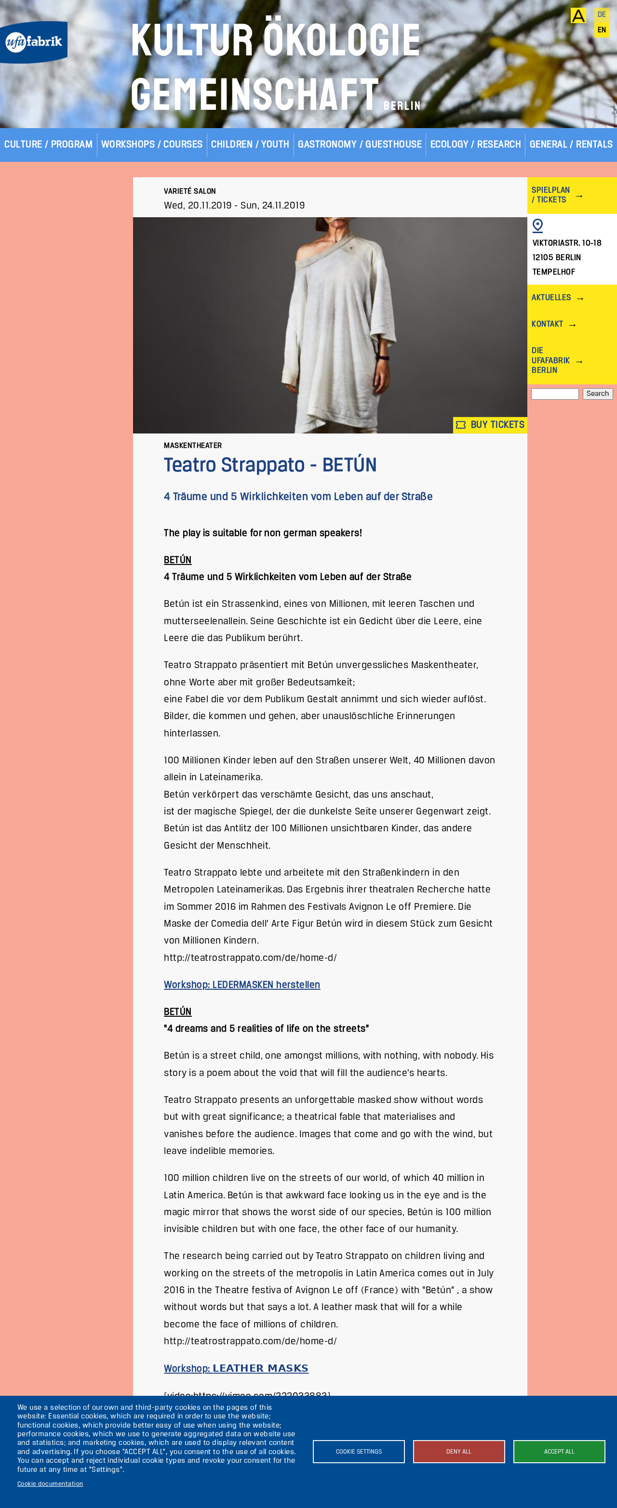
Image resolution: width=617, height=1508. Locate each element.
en (602, 30)
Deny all (458, 1452)
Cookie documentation (50, 1484)
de (602, 15)
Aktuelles (551, 298)
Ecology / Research (476, 145)
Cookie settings (359, 1452)
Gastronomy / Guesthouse (360, 145)
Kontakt (547, 324)
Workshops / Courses (152, 145)
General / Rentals (571, 145)
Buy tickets (496, 425)
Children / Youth (250, 145)
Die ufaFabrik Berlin (551, 360)
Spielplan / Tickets (551, 195)
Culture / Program (48, 145)
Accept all (559, 1452)
